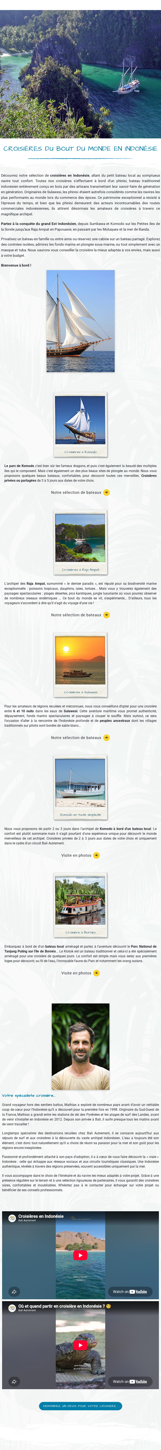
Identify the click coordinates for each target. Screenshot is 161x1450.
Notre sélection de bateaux (76, 492)
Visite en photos (76, 855)
